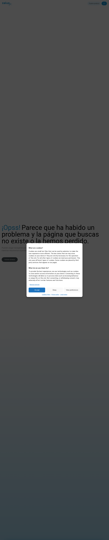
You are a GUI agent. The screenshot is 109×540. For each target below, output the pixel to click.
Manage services (34, 284)
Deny (54, 290)
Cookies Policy (46, 294)
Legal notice (63, 294)
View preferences (72, 290)
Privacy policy (55, 294)
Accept (36, 290)
